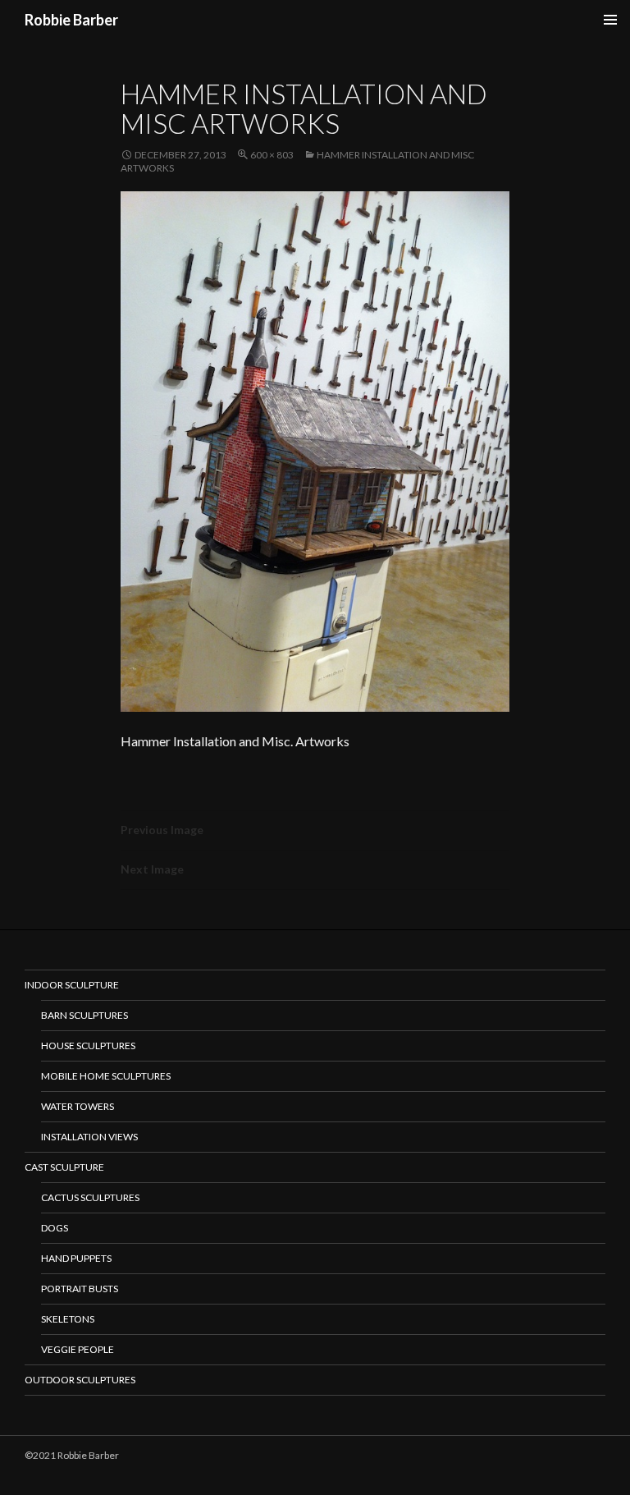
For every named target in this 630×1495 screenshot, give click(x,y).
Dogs (54, 1228)
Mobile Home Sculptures (106, 1076)
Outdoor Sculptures (80, 1379)
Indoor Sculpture (72, 985)
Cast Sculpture (64, 1167)
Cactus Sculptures (90, 1197)
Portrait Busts (79, 1288)
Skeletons (67, 1319)
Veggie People (77, 1349)
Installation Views (89, 1136)
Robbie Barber (71, 20)
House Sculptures (88, 1045)
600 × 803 (272, 155)
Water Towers (77, 1106)
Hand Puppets (76, 1258)
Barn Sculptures (84, 1015)
